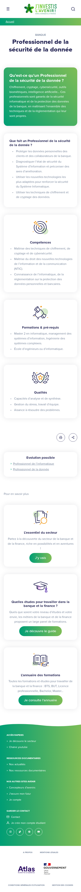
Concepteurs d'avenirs (22, 787)
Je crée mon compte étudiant (28, 823)
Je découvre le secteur (22, 741)
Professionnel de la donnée (31, 469)
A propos (27, 852)
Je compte (15, 799)
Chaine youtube (18, 747)
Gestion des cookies (62, 885)
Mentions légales (49, 852)
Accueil (10, 21)
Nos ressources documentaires (27, 770)
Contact (15, 817)
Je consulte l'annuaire (40, 700)
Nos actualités (17, 764)
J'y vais (40, 558)
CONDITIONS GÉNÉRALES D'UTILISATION (26, 885)
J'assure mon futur (20, 793)
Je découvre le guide (40, 631)
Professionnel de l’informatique (33, 464)
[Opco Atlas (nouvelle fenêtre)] (26, 868)
